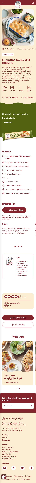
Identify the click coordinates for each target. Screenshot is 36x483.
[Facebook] (31, 468)
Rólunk (4, 438)
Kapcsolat (6, 440)
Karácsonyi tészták (9, 456)
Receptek (10, 49)
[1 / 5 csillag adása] (5, 296)
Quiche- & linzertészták (10, 452)
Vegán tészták (7, 459)
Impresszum (9, 476)
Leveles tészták (7, 447)
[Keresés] (32, 2)
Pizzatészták (8, 54)
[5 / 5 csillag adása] (19, 296)
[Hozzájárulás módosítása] (3, 476)
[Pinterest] (13, 468)
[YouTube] (22, 468)
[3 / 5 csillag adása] (12, 296)
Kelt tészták (6, 454)
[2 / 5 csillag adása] (9, 296)
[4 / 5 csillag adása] (16, 296)
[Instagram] (4, 468)
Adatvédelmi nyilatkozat (22, 476)
